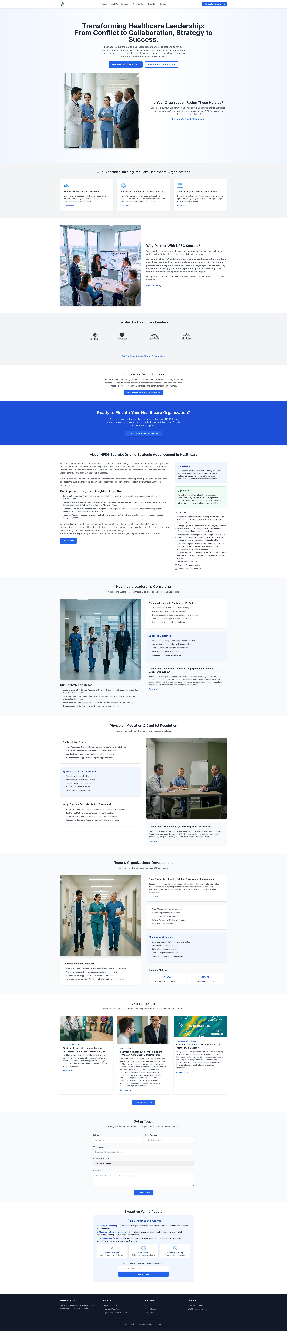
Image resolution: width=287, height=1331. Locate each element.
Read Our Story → (155, 285)
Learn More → (70, 206)
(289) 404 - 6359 (195, 1305)
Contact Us (68, 540)
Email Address (151, 1135)
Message (97, 1170)
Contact (163, 4)
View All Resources (143, 1102)
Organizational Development (115, 1312)
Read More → (69, 1070)
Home (104, 4)
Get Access (143, 1274)
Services (124, 4)
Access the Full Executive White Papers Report (143, 1264)
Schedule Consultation (215, 4)
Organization (98, 1147)
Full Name (97, 1135)
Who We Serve (139, 4)
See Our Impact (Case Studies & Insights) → (143, 356)
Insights (151, 4)
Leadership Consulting (112, 1305)
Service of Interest (101, 1159)
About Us (114, 4)
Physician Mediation (111, 1309)
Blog (147, 1305)
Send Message (143, 1192)
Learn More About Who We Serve (143, 392)
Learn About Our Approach (161, 64)
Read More (153, 689)
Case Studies (150, 1309)
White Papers (151, 1312)
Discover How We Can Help (125, 64)
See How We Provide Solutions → (188, 119)
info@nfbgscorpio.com (197, 1309)
